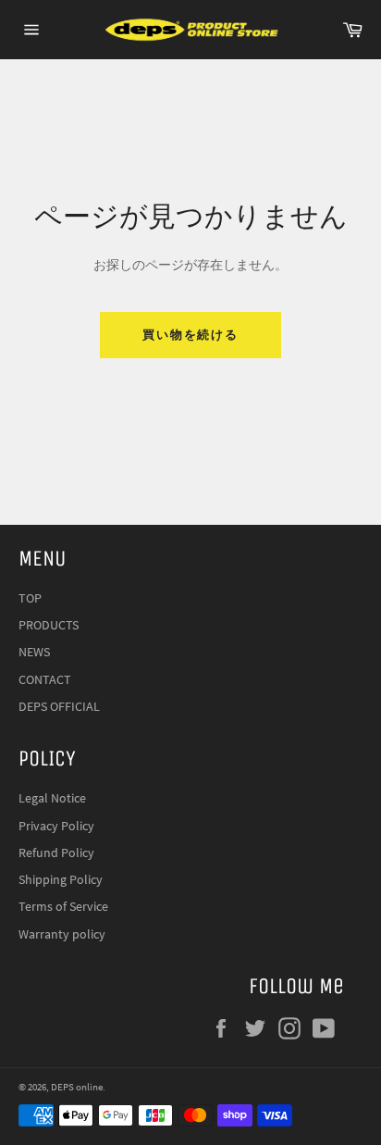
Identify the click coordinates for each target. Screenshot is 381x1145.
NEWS (34, 651)
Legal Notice (52, 798)
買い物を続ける (191, 334)
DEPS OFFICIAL (59, 706)
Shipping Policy (60, 879)
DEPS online (77, 1086)
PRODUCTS (48, 624)
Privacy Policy (56, 825)
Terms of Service (63, 906)
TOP (30, 598)
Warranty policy (61, 934)
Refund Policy (56, 852)
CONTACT (44, 679)
